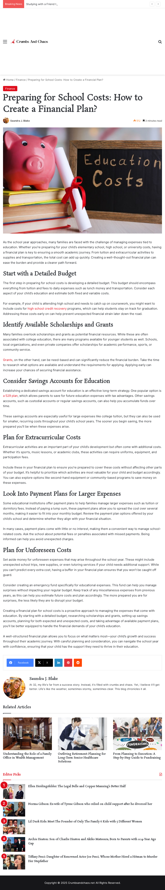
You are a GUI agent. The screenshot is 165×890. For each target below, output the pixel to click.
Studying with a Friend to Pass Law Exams (52, 4)
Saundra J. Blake (20, 120)
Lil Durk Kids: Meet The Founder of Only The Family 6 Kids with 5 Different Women (85, 822)
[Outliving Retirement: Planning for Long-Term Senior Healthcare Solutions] (82, 733)
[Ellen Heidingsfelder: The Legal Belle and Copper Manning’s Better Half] (14, 791)
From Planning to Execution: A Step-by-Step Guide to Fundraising (137, 756)
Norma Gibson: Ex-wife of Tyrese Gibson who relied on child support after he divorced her (90, 804)
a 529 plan (10, 396)
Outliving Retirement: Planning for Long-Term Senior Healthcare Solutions (82, 758)
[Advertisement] (101, 38)
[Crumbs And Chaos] (29, 41)
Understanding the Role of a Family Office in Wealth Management (27, 756)
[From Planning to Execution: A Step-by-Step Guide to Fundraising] (137, 733)
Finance (21, 79)
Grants (7, 360)
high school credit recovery (47, 308)
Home (9, 79)
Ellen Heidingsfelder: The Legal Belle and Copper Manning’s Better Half (77, 786)
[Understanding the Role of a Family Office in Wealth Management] (27, 733)
